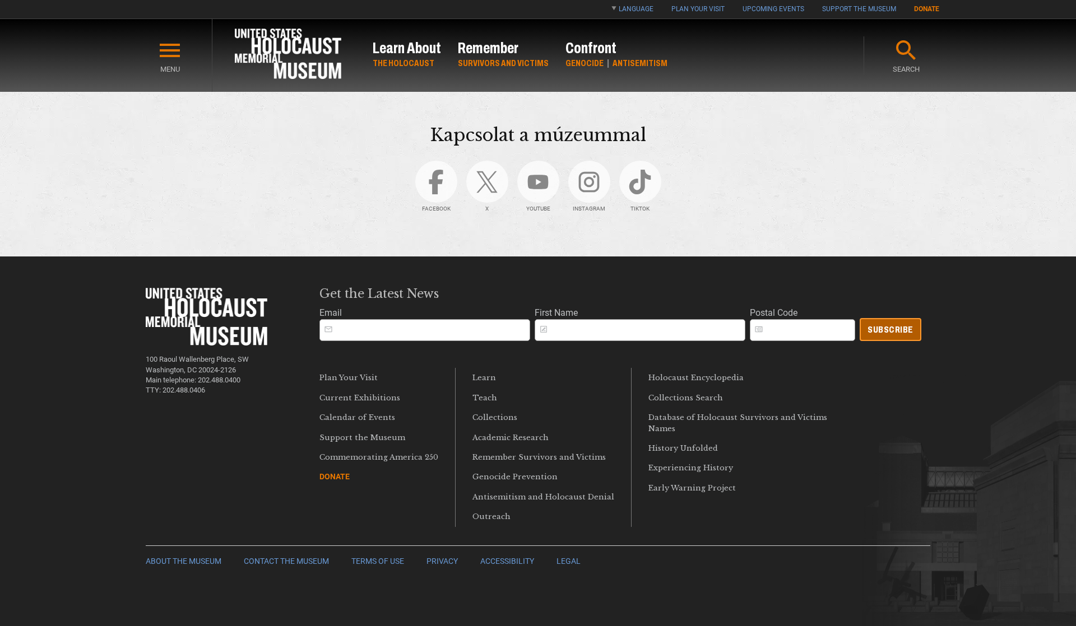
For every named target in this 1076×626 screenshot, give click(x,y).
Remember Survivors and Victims (539, 457)
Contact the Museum (286, 561)
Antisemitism (640, 63)
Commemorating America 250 (378, 457)
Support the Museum (859, 9)
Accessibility (507, 561)
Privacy (442, 561)
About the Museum (183, 561)
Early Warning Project (692, 488)
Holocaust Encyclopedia (696, 377)
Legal (568, 561)
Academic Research (510, 437)
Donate (926, 9)
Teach (484, 398)
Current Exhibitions (359, 398)
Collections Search (685, 398)
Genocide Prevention (515, 477)
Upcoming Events (773, 9)
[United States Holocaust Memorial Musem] (206, 342)
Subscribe (890, 329)
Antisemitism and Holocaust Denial (543, 497)
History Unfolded (683, 448)
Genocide (584, 63)
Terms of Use (377, 561)
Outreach (491, 516)
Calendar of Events (357, 417)
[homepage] (288, 56)
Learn (484, 377)
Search (906, 69)
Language (636, 9)
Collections (494, 417)
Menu (170, 69)
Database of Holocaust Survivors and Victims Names (737, 423)
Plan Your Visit (698, 9)
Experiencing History (690, 468)
